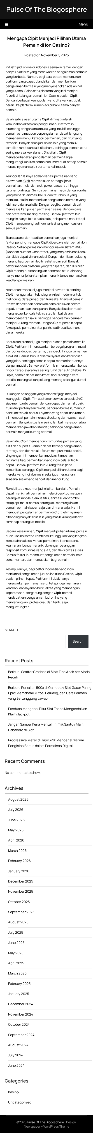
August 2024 (18, 1045)
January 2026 (18, 871)
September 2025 (21, 912)
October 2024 (19, 1024)
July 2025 (15, 932)
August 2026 (18, 799)
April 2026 (16, 840)
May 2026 (15, 830)
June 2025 (16, 942)
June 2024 (16, 1065)
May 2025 (15, 953)
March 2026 (17, 850)
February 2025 (19, 983)
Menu (83, 24)
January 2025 (18, 993)
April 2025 (16, 963)
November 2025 (20, 891)
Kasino (13, 1092)
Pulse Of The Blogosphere (46, 9)
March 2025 (17, 973)
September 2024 (21, 1034)
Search (11, 629)
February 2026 (19, 860)
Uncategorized (19, 1102)
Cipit (26, 181)
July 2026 (15, 809)
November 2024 (20, 1014)
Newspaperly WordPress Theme (46, 1126)
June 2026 (16, 820)
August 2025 (18, 922)
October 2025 (19, 901)
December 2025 (20, 881)
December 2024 (20, 1004)
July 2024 (15, 1055)
